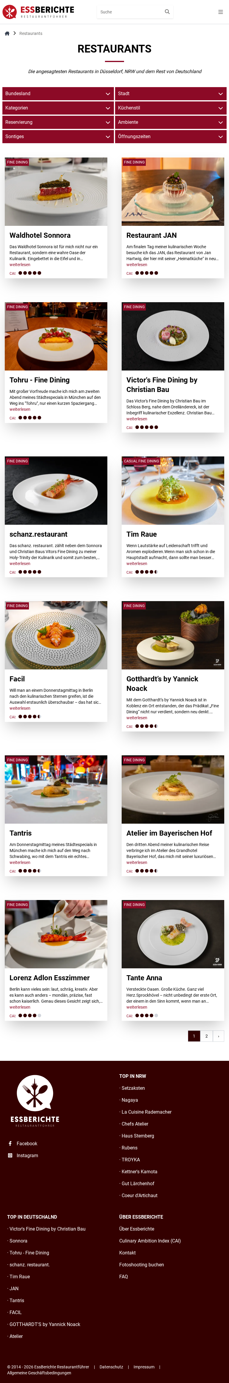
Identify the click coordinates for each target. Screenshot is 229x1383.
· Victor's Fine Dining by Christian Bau (46, 1229)
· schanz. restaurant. (28, 1265)
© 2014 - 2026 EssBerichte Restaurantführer (48, 1367)
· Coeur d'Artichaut (138, 1195)
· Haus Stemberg (136, 1136)
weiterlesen (20, 264)
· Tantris (15, 1300)
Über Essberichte (136, 1229)
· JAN (12, 1288)
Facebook (26, 1143)
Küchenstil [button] (129, 108)
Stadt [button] (123, 93)
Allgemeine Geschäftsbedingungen (39, 1372)
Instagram (27, 1155)
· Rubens (128, 1148)
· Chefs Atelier (133, 1124)
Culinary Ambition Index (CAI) (150, 1241)
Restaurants (30, 33)
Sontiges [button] (14, 136)
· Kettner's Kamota (138, 1171)
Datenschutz (111, 1367)
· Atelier (15, 1336)
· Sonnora (17, 1241)
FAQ (123, 1276)
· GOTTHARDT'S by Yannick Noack (43, 1324)
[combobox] (135, 11)
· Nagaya (128, 1100)
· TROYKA (129, 1160)
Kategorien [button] (16, 108)
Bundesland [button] (17, 93)
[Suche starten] (167, 12)
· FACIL (14, 1312)
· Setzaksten (132, 1088)
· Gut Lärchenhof (136, 1183)
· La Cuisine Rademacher (145, 1112)
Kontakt (127, 1253)
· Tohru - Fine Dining (28, 1253)
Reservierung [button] (19, 122)
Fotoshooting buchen (141, 1265)
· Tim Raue (18, 1276)
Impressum (144, 1367)
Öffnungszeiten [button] (134, 136)
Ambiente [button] (128, 122)
